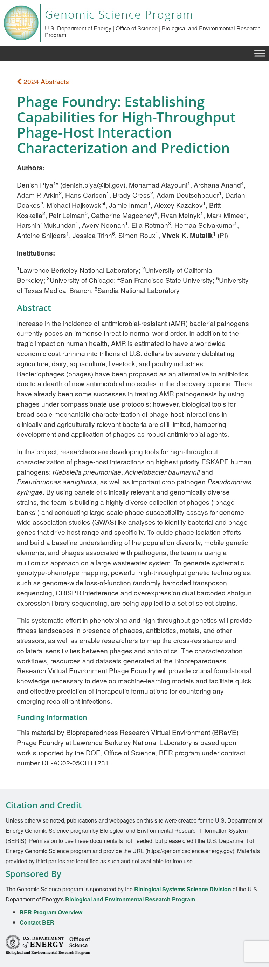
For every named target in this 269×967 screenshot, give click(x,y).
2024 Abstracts (45, 81)
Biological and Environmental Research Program (130, 899)
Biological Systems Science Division (182, 889)
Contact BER (37, 922)
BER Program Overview (51, 912)
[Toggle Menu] (259, 53)
